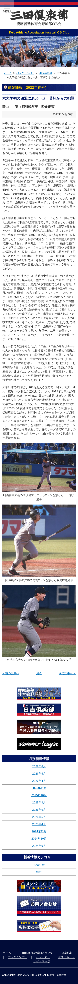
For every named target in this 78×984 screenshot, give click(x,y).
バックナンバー (25, 73)
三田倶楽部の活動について (36, 953)
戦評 (39, 871)
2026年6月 (39, 766)
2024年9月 (39, 845)
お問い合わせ (66, 957)
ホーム (8, 73)
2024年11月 (39, 831)
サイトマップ (41, 961)
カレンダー (43, 957)
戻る (39, 673)
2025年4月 (39, 824)
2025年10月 (39, 795)
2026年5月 (39, 773)
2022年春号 (45, 73)
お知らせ (39, 864)
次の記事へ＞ (67, 673)
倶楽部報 (67, 953)
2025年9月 (39, 802)
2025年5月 (39, 816)
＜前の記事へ (10, 673)
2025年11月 (39, 788)
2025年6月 (39, 809)
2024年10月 (39, 838)
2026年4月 (39, 780)
